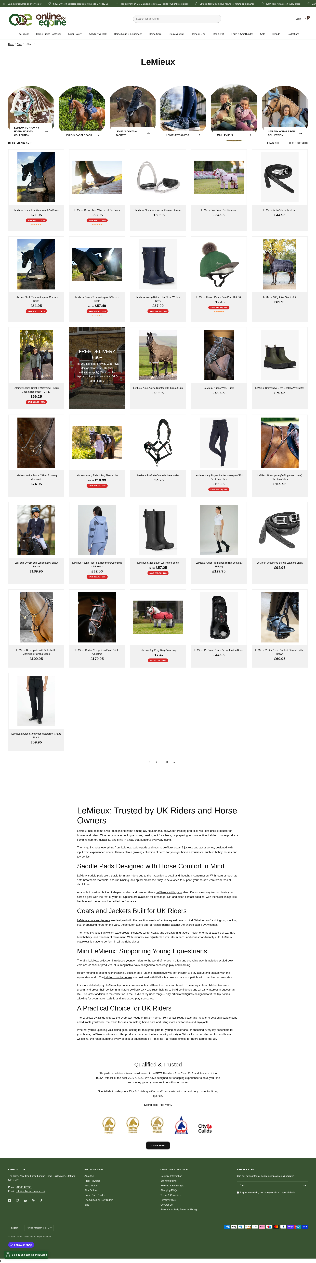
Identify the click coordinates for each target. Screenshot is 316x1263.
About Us (89, 1176)
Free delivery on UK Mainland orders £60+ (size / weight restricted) (94, 4)
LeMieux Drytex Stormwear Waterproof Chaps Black (36, 735)
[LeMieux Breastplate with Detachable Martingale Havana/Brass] (36, 617)
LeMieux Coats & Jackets (126, 133)
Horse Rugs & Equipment (128, 34)
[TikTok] (43, 1200)
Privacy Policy (168, 1199)
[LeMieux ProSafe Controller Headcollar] (158, 442)
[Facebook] (11, 1200)
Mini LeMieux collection (96, 960)
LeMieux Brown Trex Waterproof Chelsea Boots (97, 299)
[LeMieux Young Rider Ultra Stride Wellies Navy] (158, 264)
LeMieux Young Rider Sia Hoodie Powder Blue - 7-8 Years (97, 564)
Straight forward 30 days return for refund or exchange (167, 4)
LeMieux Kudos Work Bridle (219, 388)
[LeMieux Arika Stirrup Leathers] (279, 177)
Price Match (90, 1185)
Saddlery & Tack (98, 34)
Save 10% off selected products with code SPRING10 (279, 4)
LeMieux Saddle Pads (78, 135)
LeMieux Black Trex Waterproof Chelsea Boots (36, 299)
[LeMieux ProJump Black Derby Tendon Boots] (219, 617)
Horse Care (155, 34)
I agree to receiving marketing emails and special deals (267, 1192)
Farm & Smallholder (242, 34)
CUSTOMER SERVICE (174, 1169)
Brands (276, 34)
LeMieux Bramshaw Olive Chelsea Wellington (279, 388)
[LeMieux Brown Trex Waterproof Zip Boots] (97, 177)
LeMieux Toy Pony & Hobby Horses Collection (26, 131)
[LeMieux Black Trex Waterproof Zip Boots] (36, 177)
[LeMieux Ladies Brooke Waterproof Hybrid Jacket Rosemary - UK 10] (36, 355)
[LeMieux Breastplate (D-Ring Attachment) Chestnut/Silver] (279, 442)
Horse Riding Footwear (48, 34)
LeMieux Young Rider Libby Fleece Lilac (97, 475)
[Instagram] (19, 1200)
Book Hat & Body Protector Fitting (178, 1209)
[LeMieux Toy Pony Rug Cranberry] (158, 617)
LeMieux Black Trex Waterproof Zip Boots (36, 210)
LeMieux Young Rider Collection (281, 133)
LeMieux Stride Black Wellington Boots (158, 562)
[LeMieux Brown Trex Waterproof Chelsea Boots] (97, 264)
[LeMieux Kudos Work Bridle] (219, 355)
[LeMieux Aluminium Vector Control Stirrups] (158, 177)
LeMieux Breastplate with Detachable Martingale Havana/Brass (36, 652)
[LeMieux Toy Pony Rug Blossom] (219, 177)
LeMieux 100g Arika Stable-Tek (279, 297)
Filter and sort (22, 143)
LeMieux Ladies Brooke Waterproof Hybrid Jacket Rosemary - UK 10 (36, 390)
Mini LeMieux (225, 135)
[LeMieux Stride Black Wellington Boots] (158, 530)
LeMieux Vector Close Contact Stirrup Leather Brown (279, 652)
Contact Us (166, 1204)
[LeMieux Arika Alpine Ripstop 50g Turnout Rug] (158, 355)
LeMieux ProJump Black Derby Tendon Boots (218, 650)
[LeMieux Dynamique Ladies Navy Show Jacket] (36, 530)
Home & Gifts (198, 34)
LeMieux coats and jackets (93, 920)
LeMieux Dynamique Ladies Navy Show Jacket (36, 564)
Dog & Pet (218, 34)
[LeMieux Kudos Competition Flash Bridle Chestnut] (97, 617)
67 (167, 762)
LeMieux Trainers (177, 135)
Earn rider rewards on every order (224, 4)
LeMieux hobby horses (118, 977)
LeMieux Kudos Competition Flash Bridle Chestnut (97, 652)
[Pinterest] (35, 1200)
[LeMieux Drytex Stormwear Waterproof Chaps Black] (36, 701)
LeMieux (82, 830)
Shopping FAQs (168, 1190)
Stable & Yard (176, 34)
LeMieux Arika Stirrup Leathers (279, 210)
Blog (86, 1204)
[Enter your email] (304, 1185)
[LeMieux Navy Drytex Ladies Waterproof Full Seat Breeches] (219, 442)
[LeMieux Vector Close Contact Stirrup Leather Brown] (279, 617)
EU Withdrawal (168, 1180)
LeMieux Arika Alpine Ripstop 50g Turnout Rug (158, 388)
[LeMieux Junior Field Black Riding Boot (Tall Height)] (219, 530)
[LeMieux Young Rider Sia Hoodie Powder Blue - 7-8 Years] (97, 530)
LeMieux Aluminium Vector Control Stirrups (158, 210)
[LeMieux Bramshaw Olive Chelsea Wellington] (279, 355)
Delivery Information (171, 1176)
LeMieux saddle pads (134, 847)
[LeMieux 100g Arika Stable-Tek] (279, 264)
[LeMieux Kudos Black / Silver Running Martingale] (36, 442)
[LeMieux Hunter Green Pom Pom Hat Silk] (219, 264)
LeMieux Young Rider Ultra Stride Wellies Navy (158, 299)
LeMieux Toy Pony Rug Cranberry (158, 650)
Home (11, 44)
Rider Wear (23, 34)
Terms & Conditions (171, 1195)
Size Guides (91, 1190)
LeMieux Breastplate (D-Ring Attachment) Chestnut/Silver (279, 477)
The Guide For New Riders (98, 1199)
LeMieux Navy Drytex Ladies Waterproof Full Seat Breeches (219, 477)
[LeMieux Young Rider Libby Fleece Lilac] (97, 442)
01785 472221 (24, 1187)
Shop (19, 44)
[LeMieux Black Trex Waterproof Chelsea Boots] (36, 264)
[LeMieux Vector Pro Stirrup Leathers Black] (279, 530)
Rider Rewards (92, 1180)
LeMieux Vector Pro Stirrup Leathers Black (280, 562)
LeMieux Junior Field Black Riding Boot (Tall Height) (219, 564)
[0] (305, 18)
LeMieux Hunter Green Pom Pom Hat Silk (218, 297)
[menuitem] (24, 34)
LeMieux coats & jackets (178, 847)
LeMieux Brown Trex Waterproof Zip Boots (97, 210)
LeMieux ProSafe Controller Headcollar (158, 475)
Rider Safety (75, 34)
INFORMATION (93, 1169)
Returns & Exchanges (172, 1185)
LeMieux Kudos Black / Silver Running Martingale (36, 477)
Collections (293, 34)
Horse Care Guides (94, 1195)
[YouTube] (27, 1200)
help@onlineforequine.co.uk (30, 1191)
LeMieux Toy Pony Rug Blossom (219, 210)
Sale (262, 34)
